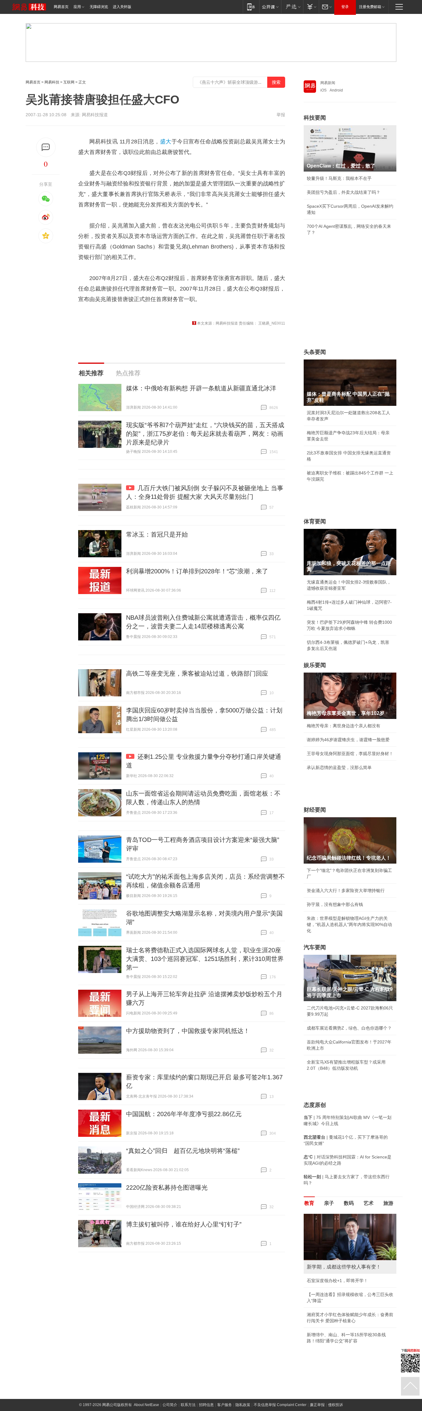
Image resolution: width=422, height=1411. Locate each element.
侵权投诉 (335, 1405)
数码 (349, 1203)
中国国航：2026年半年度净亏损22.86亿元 (184, 1114)
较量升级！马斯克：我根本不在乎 (339, 178)
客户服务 (224, 1405)
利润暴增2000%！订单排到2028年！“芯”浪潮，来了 (197, 571)
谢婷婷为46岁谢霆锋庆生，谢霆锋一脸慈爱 (348, 739)
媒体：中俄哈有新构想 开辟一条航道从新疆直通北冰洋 (201, 388)
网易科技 (51, 82)
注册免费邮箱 (370, 7)
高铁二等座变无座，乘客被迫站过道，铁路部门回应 (197, 673)
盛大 (165, 141)
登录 (345, 7)
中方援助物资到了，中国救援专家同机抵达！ (188, 1030)
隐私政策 (242, 1405)
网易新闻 (327, 83)
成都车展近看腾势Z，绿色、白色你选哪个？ (349, 1028)
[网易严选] (292, 6)
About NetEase (146, 1405)
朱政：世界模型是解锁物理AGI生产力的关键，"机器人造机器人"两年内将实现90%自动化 (349, 924)
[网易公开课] (270, 6)
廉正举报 (317, 1405)
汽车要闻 (315, 947)
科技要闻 (315, 118)
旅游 (388, 1203)
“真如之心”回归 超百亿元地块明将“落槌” (183, 1150)
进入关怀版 (122, 7)
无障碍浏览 (99, 7)
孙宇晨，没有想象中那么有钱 (335, 904)
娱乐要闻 (315, 665)
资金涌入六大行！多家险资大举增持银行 (346, 890)
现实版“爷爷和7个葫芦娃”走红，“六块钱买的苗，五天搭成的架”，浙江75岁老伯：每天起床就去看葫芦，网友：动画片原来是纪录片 (205, 434)
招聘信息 (206, 1405)
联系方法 (188, 1405)
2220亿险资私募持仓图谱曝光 (167, 1187)
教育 (309, 1203)
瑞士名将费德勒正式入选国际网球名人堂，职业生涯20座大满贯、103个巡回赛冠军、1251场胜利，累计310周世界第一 (205, 959)
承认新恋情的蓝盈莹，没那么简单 (339, 767)
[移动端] (251, 6)
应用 (77, 7)
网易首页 (61, 7)
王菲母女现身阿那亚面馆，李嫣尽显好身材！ (350, 753)
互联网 (68, 82)
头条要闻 (315, 352)
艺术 (368, 1203)
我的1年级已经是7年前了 (331, 1280)
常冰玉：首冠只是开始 (157, 534)
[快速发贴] (46, 147)
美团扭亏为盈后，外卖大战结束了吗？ (343, 192)
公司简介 (169, 1405)
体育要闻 (315, 521)
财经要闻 (315, 810)
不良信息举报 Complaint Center (280, 1405)
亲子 (329, 1203)
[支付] (311, 6)
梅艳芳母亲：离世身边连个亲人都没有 (343, 725)
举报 (280, 115)
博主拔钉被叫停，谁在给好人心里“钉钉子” (184, 1224)
